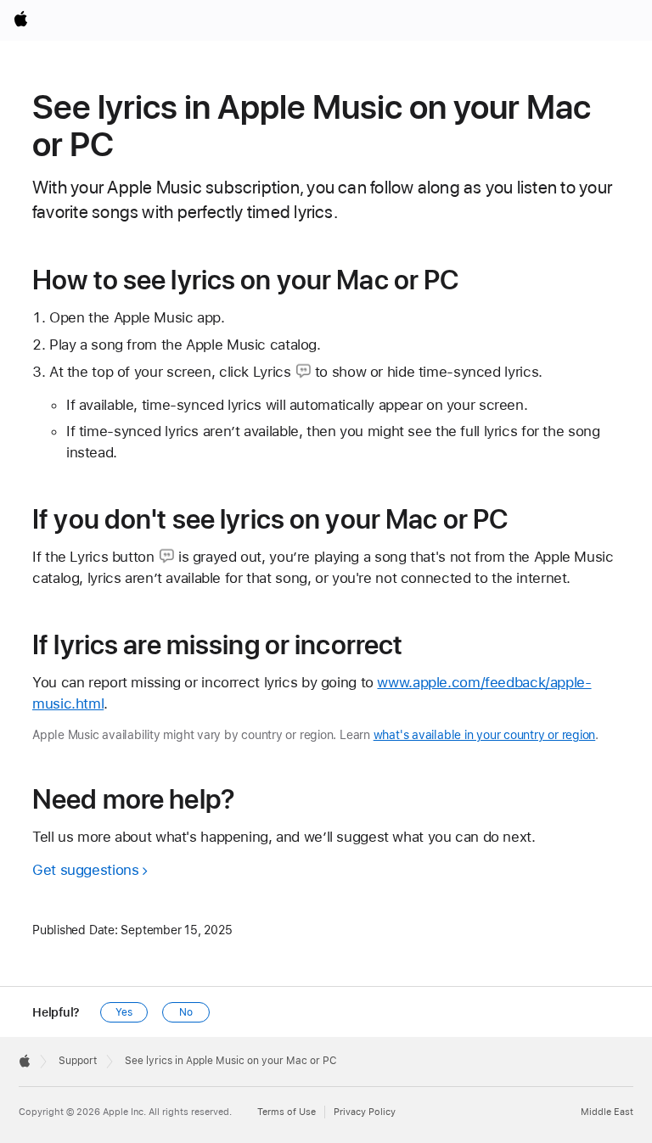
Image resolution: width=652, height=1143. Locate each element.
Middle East (607, 1112)
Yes (123, 1012)
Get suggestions (85, 869)
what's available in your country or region (485, 735)
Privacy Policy (365, 1112)
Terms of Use (286, 1112)
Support (78, 1061)
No (186, 1012)
